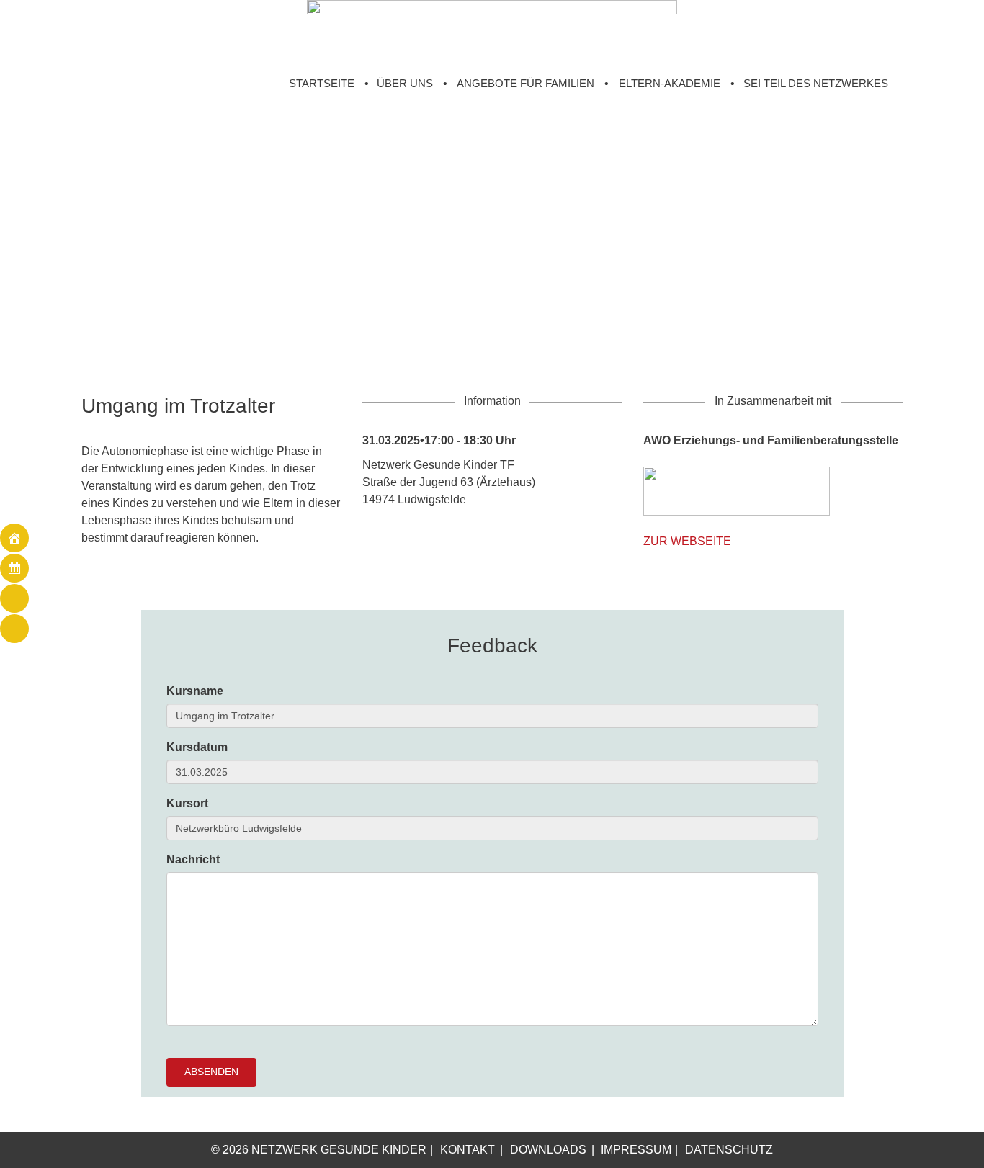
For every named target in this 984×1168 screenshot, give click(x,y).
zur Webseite (687, 541)
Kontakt (467, 1150)
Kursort (187, 803)
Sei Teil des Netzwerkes (815, 83)
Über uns (405, 83)
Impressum (636, 1150)
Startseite (321, 83)
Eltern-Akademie (669, 83)
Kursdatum (197, 747)
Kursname (194, 691)
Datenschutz (729, 1150)
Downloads (548, 1150)
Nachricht (193, 859)
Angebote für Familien (525, 83)
